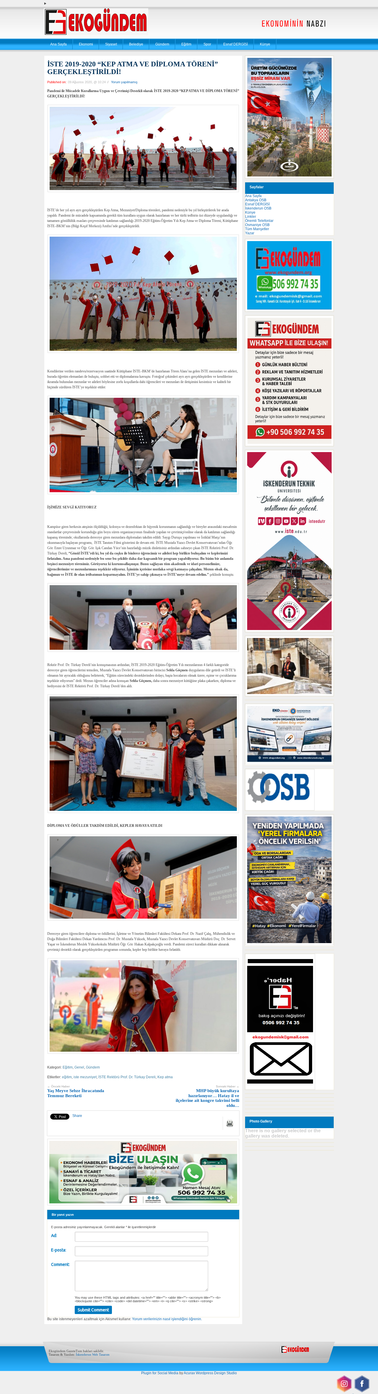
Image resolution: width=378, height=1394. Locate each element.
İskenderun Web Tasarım (93, 1354)
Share (77, 1116)
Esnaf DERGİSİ (235, 44)
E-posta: (58, 1250)
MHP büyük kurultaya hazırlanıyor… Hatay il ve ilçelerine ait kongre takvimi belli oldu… (207, 1096)
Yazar (249, 233)
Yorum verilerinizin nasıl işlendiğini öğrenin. (167, 1319)
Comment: (60, 1264)
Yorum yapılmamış (124, 82)
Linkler (250, 217)
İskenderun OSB (258, 208)
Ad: (54, 1235)
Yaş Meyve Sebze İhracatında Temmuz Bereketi (75, 1091)
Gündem (162, 44)
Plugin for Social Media (159, 1373)
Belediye (136, 44)
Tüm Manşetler (257, 229)
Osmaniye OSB (257, 225)
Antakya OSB (255, 200)
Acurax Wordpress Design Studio (210, 1373)
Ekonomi (86, 44)
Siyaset (111, 44)
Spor (207, 44)
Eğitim (186, 44)
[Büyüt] (326, 644)
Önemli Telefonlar (259, 221)
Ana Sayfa (58, 44)
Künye (265, 44)
